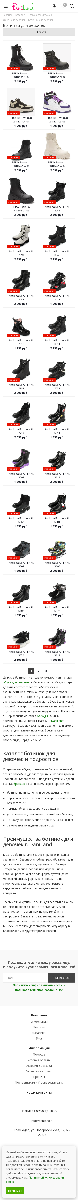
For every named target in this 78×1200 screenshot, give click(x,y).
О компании (39, 1021)
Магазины (39, 1033)
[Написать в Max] (39, 1102)
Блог (39, 1038)
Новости (39, 1027)
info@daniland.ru (42, 1121)
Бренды (39, 1077)
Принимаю (15, 1191)
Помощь (39, 1054)
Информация (39, 1048)
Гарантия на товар (39, 1071)
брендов (19, 784)
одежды (42, 716)
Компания (39, 1015)
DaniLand (57, 721)
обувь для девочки (16, 682)
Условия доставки (39, 1066)
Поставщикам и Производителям (39, 1082)
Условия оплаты (39, 1060)
